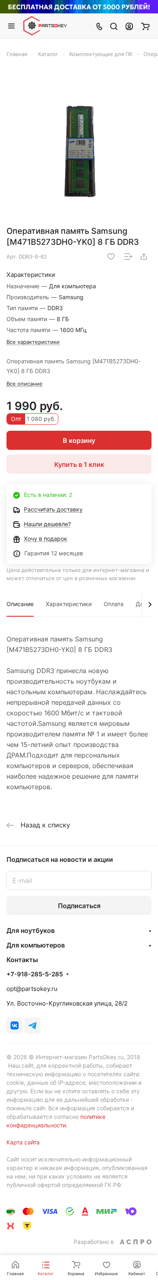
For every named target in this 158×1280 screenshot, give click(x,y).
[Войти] (129, 26)
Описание (20, 603)
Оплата (114, 603)
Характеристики (69, 603)
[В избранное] (111, 256)
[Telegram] (32, 1025)
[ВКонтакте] (14, 1025)
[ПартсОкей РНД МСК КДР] (79, 145)
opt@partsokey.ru (32, 989)
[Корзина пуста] (145, 26)
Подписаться (79, 906)
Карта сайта (23, 1142)
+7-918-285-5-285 (34, 974)
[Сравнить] (128, 256)
